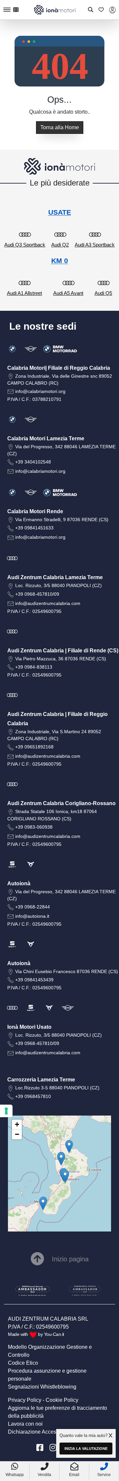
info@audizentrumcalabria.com (47, 603)
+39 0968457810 (33, 1096)
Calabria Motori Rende (35, 511)
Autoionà (18, 883)
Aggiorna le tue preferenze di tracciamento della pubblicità (57, 1412)
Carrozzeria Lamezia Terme (41, 1079)
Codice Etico (23, 1363)
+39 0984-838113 (33, 667)
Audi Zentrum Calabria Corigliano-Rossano (61, 803)
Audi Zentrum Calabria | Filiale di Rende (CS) (62, 650)
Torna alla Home (59, 127)
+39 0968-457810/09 (37, 594)
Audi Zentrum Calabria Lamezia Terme (55, 577)
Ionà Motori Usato (29, 1027)
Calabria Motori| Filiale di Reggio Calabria (58, 368)
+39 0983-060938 (34, 827)
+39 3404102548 (33, 462)
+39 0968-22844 (32, 906)
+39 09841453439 (34, 979)
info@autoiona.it (32, 916)
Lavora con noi (25, 1424)
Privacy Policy (24, 1400)
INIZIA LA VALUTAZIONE (85, 1449)
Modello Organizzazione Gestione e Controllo (50, 1351)
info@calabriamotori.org (40, 391)
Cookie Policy (62, 1400)
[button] (43, 1203)
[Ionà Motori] (54, 9)
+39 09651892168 (34, 746)
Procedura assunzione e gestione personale (47, 1375)
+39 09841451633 (34, 527)
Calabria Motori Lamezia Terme (45, 438)
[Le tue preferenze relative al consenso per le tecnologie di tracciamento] (6, 1111)
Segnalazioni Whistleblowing (42, 1387)
